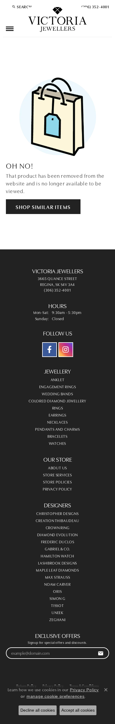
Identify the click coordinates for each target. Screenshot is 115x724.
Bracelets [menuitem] (57, 436)
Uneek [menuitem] (57, 612)
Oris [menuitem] (57, 591)
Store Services (57, 474)
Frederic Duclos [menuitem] (57, 541)
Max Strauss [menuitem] (57, 577)
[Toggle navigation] (9, 29)
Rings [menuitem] (57, 407)
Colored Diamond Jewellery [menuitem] (57, 400)
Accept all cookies (78, 710)
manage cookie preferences (56, 696)
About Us (57, 467)
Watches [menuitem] (57, 443)
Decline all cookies (37, 710)
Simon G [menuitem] (57, 598)
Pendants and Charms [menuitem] (57, 429)
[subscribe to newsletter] (101, 653)
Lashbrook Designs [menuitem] (57, 562)
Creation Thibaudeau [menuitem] (57, 520)
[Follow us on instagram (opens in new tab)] (65, 349)
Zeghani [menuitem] (57, 619)
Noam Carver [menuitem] (57, 584)
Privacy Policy (57, 488)
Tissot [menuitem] (57, 605)
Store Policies (57, 481)
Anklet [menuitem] (58, 379)
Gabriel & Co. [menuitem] (57, 548)
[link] (94, 6)
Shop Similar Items (43, 206)
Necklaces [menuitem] (57, 421)
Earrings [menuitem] (57, 414)
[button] (22, 6)
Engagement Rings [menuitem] (57, 386)
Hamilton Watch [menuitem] (57, 555)
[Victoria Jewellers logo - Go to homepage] (57, 19)
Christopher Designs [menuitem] (57, 513)
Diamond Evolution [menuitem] (57, 534)
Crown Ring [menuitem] (58, 527)
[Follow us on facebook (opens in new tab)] (49, 349)
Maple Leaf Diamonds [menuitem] (57, 569)
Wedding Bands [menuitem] (57, 393)
